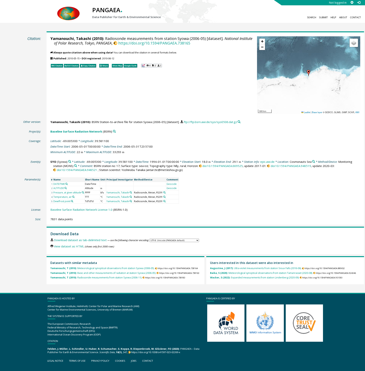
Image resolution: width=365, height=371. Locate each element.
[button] (308, 73)
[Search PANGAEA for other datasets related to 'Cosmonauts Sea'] (313, 161)
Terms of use (77, 360)
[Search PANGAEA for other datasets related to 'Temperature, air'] (73, 197)
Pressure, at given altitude (67, 192)
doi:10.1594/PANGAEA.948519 (291, 166)
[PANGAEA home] (68, 10)
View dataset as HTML (69, 246)
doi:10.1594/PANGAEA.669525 (222, 166)
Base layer (317, 112)
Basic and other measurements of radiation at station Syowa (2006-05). (103, 273)
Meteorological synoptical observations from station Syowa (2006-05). (102, 268)
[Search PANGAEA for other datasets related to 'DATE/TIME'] (66, 184)
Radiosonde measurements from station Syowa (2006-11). (96, 277)
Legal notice (55, 360)
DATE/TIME (59, 184)
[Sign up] (351, 2)
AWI (357, 112)
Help (333, 17)
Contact (355, 17)
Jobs (133, 360)
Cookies (120, 360)
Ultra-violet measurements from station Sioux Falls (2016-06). (256, 268)
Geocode (172, 184)
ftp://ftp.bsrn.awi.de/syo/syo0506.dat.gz (210, 122)
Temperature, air (62, 197)
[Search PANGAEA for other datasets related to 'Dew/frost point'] (72, 201)
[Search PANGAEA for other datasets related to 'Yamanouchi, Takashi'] (131, 192)
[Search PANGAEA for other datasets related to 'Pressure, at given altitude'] (83, 192)
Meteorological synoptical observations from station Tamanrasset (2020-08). (261, 273)
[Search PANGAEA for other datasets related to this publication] (239, 122)
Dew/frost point (61, 201)
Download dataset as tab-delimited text (80, 240)
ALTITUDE (58, 188)
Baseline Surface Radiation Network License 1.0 (81, 209)
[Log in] (358, 2)
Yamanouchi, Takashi (70, 38)
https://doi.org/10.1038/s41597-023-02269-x (155, 352)
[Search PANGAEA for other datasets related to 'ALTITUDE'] (65, 188)
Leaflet (306, 112)
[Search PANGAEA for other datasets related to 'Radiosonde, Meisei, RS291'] (164, 192)
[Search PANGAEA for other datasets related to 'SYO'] (69, 161)
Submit (323, 17)
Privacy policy (100, 360)
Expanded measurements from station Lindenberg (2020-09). (254, 277)
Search (311, 17)
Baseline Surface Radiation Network (76, 131)
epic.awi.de (267, 162)
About (343, 17)
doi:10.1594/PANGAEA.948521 (77, 170)
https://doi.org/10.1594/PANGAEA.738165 (154, 43)
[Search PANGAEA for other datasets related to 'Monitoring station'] (75, 165)
